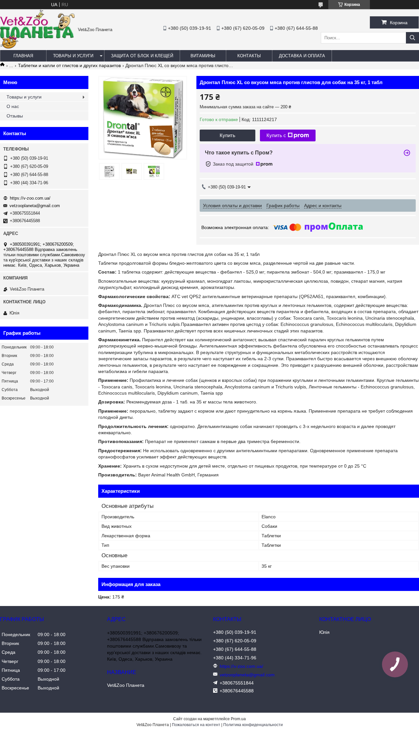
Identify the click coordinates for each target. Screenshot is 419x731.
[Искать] (412, 38)
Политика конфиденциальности (253, 724)
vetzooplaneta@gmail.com (34, 205)
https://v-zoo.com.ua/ (30, 198)
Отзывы (15, 115)
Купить (227, 135)
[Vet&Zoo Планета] (37, 46)
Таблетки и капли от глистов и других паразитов (69, 65)
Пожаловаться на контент (196, 724)
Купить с (276, 135)
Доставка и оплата (302, 55)
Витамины (203, 55)
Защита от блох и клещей (142, 55)
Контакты (249, 55)
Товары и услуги (73, 55)
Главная (23, 55)
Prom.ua (238, 719)
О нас (13, 106)
